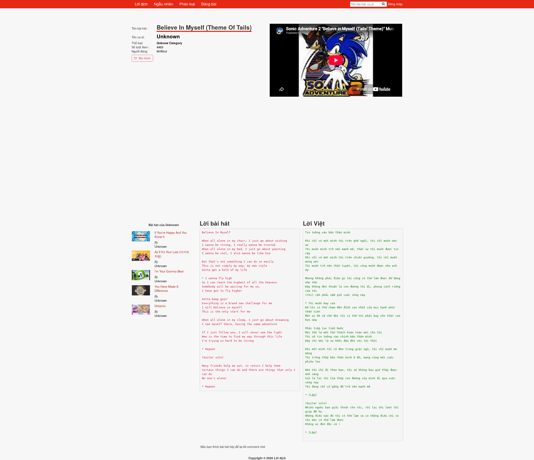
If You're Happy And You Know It (171, 234)
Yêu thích (144, 58)
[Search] (349, 5)
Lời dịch (141, 3)
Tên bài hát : (140, 28)
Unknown (161, 246)
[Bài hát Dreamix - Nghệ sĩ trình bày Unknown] (141, 309)
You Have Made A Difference (166, 288)
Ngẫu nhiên (163, 3)
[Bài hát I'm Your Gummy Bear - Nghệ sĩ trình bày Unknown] (141, 274)
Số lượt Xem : (141, 47)
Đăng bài (208, 3)
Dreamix (160, 306)
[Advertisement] (257, 127)
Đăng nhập (395, 4)
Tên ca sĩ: (138, 37)
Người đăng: (140, 51)
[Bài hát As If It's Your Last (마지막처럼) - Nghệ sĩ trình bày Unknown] (141, 255)
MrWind (162, 51)
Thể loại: (137, 43)
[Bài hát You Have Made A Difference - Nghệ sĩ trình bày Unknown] (141, 289)
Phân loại (187, 3)
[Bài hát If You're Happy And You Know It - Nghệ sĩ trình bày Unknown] (141, 236)
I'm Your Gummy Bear (169, 271)
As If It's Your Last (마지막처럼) (172, 254)
